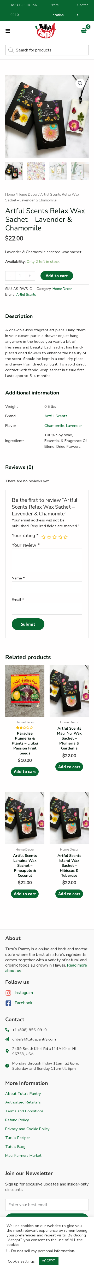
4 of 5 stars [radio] (60, 537)
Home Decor (27, 194)
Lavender (74, 425)
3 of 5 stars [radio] (54, 537)
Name (18, 578)
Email (18, 599)
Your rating (25, 536)
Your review (26, 545)
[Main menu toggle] (8, 31)
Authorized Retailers (23, 1102)
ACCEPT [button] (48, 1261)
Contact (82, 10)
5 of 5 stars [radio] (65, 537)
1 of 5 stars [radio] (43, 537)
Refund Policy (17, 1120)
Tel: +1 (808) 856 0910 (23, 10)
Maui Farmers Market (23, 1155)
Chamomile (54, 425)
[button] (80, 83)
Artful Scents (26, 294)
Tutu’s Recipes (18, 1137)
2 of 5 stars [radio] (49, 537)
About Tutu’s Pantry (23, 1093)
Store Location (57, 10)
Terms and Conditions (24, 1111)
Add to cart (57, 275)
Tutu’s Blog (15, 1146)
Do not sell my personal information (42, 1250)
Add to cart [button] (25, 771)
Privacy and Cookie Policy (27, 1128)
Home (10, 194)
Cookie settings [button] (21, 1261)
